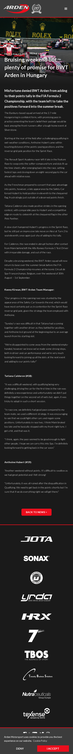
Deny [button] (20, 748)
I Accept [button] (53, 748)
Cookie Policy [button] (40, 740)
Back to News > (36, 512)
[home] (16, 9)
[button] (66, 9)
